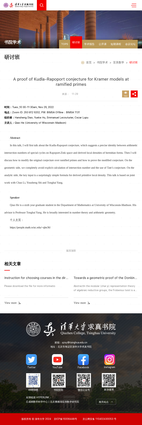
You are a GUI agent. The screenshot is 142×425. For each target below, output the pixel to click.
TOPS (64, 44)
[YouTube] (57, 361)
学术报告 (89, 44)
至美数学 (118, 62)
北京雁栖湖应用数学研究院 (64, 401)
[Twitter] (31, 361)
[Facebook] (83, 361)
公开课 (102, 44)
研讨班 (76, 42)
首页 (89, 62)
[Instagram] (109, 361)
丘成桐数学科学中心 (37, 401)
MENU (133, 5)
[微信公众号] (84, 382)
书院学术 (102, 62)
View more (11, 302)
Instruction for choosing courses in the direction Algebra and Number (55, 278)
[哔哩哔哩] (33, 382)
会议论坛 (130, 44)
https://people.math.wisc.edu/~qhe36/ (30, 227)
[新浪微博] (109, 382)
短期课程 (116, 44)
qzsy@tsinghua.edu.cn (74, 342)
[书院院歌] (58, 382)
